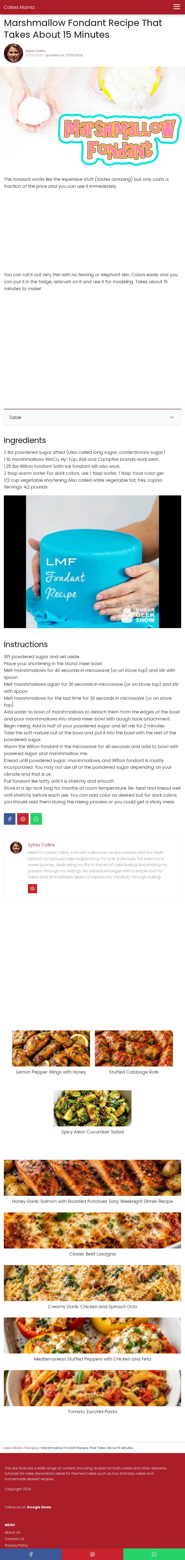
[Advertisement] (64, 230)
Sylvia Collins (36, 51)
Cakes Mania (19, 7)
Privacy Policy (16, 1545)
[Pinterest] (23, 819)
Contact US (14, 1538)
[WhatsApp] (36, 819)
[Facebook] (9, 819)
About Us (12, 1532)
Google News (39, 1506)
